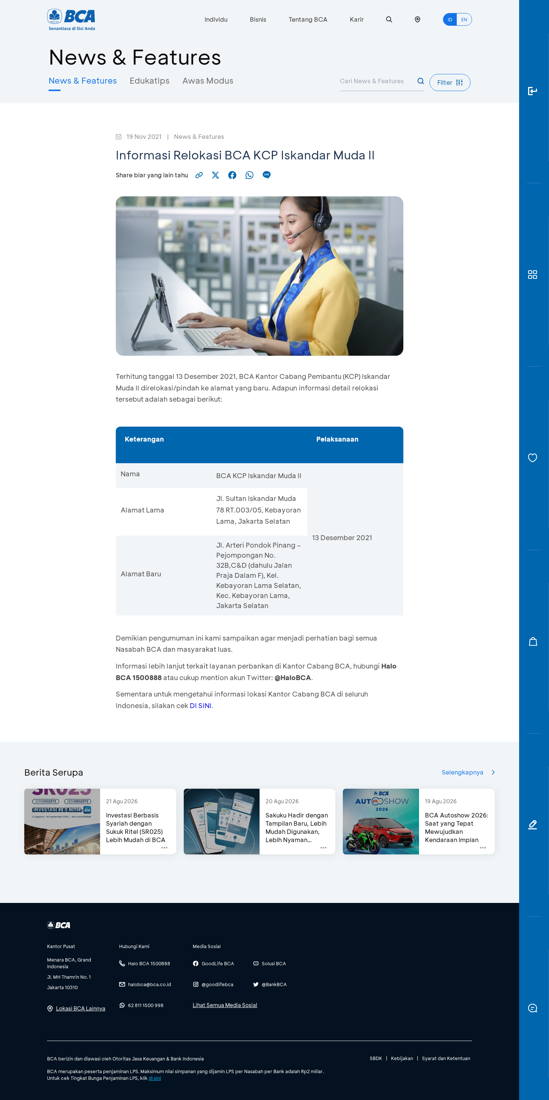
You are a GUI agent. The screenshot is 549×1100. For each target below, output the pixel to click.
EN (464, 19)
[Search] (389, 19)
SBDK (376, 1058)
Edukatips (150, 80)
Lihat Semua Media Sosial (225, 1005)
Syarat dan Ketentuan (446, 1058)
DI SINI (200, 705)
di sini (155, 1078)
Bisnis (258, 19)
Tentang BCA (308, 19)
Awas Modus (207, 80)
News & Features (83, 80)
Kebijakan (402, 1058)
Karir (357, 19)
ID (450, 19)
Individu (216, 19)
